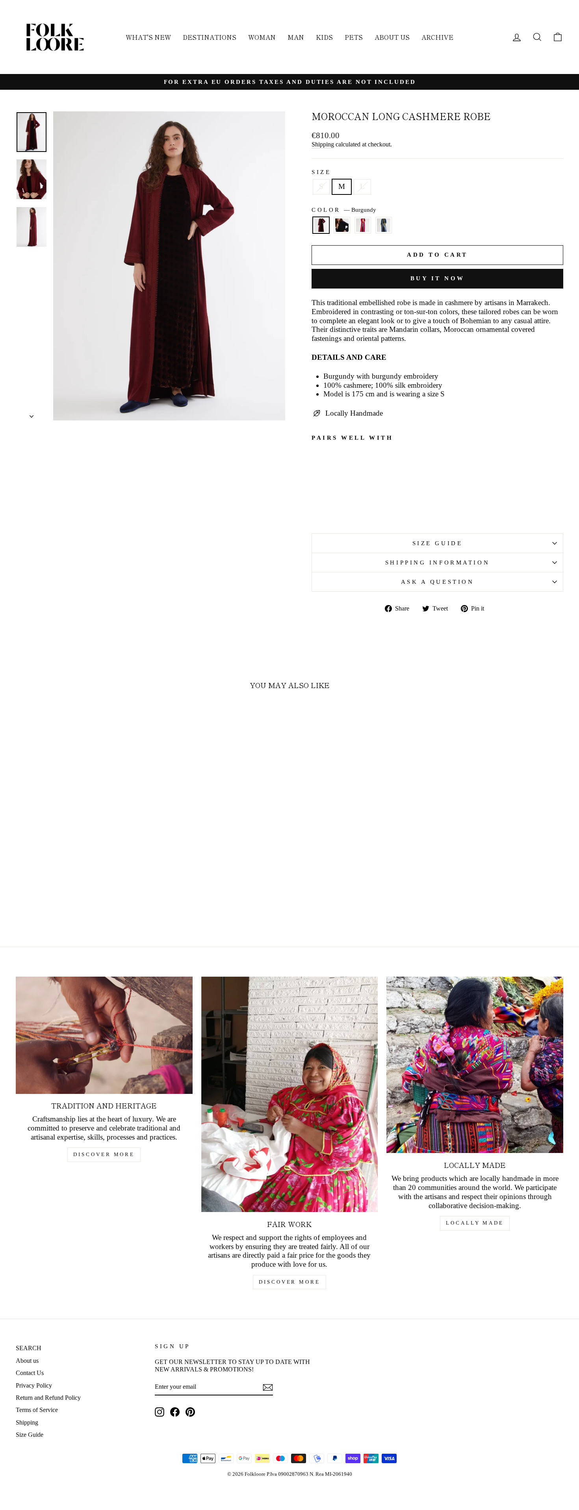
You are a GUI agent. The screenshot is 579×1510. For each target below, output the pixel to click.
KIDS (324, 37)
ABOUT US (392, 37)
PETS (354, 37)
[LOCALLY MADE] (474, 1065)
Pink (363, 225)
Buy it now (437, 278)
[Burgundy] (321, 228)
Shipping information (437, 562)
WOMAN (262, 37)
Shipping (323, 144)
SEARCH (28, 1348)
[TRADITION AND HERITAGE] (104, 1035)
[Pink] (362, 228)
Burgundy (321, 225)
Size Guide (29, 1434)
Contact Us (30, 1372)
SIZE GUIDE (437, 543)
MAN (296, 37)
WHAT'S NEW (148, 37)
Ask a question (437, 581)
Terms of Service (37, 1409)
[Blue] (341, 228)
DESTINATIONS (209, 37)
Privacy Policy (34, 1385)
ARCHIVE (437, 37)
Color (344, 209)
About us (27, 1360)
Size (321, 171)
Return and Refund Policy (48, 1397)
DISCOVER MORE (104, 1154)
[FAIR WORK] (289, 1094)
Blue (342, 225)
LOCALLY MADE (475, 1223)
